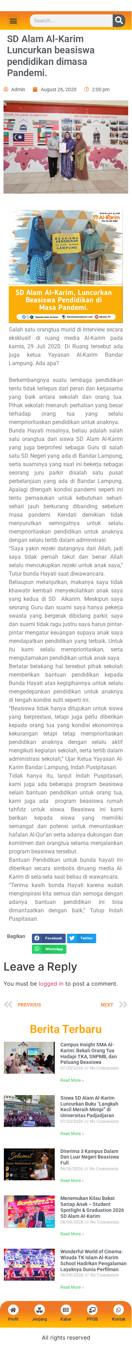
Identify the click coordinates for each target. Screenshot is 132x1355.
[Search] (119, 20)
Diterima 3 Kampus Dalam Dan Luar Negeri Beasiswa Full (89, 1157)
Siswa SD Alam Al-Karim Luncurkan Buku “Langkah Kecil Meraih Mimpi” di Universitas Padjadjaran (89, 1106)
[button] (13, 20)
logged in (51, 983)
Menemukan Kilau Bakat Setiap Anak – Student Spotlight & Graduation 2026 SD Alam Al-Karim (92, 1207)
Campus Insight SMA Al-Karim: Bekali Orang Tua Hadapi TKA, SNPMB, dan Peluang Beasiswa (88, 1053)
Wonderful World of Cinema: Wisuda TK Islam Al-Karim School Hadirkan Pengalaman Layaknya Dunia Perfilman (93, 1260)
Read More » (72, 1080)
